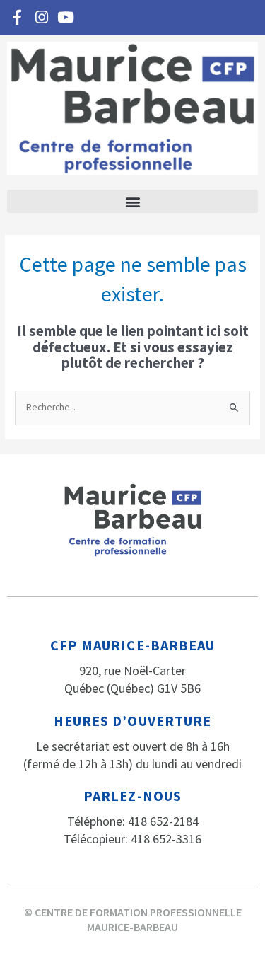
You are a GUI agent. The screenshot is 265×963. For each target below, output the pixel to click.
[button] (132, 201)
